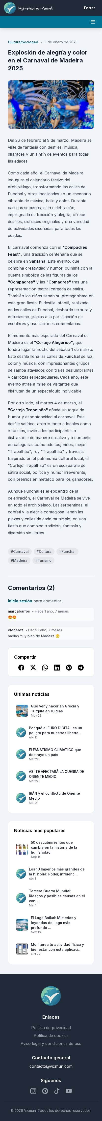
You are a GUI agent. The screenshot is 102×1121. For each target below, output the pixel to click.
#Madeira (19, 560)
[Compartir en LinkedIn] (57, 668)
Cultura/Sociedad (23, 42)
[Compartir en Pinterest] (69, 668)
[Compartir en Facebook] (21, 668)
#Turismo (43, 560)
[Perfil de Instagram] (33, 1091)
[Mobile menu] (93, 22)
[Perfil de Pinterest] (45, 1091)
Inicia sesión (20, 600)
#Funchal (67, 551)
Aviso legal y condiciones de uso (51, 1043)
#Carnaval (20, 551)
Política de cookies (51, 1035)
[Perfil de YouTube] (69, 1091)
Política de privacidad (51, 1027)
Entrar (89, 8)
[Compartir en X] (33, 668)
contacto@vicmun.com (51, 1066)
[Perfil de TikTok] (57, 1091)
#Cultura (44, 551)
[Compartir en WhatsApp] (45, 668)
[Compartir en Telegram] (81, 668)
